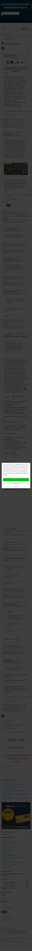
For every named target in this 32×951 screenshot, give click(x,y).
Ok (16, 480)
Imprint (16, 486)
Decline (16, 483)
